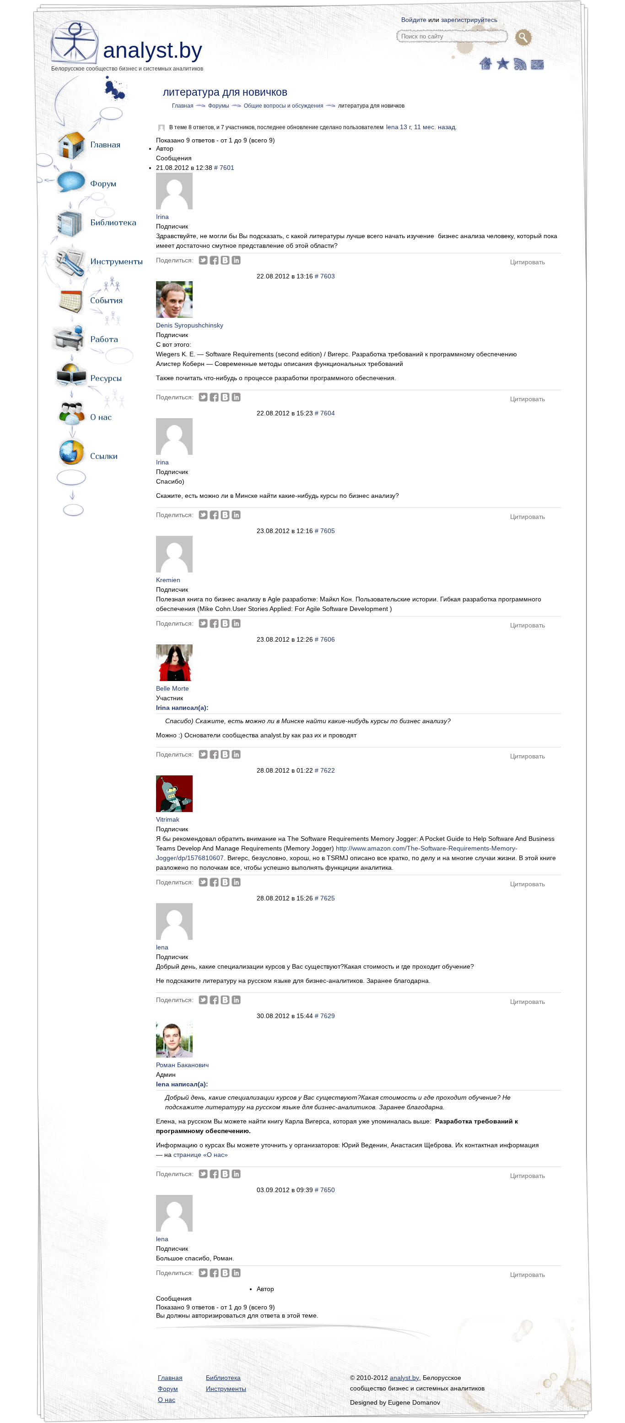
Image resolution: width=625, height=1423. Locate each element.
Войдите (413, 19)
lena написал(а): (182, 1084)
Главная (105, 144)
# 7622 (325, 770)
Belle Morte (172, 688)
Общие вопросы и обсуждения (283, 106)
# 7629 (325, 1016)
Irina (162, 216)
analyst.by (152, 50)
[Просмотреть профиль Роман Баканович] (174, 1055)
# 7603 (325, 276)
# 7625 (325, 898)
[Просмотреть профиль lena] (174, 937)
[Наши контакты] (536, 63)
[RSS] (519, 63)
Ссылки (104, 456)
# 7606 (325, 639)
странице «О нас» (200, 1154)
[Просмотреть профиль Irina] (174, 207)
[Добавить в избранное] (502, 63)
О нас (101, 417)
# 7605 (325, 530)
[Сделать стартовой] (485, 63)
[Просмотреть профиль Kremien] (174, 570)
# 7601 (224, 167)
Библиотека (113, 222)
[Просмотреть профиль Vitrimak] (174, 809)
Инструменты (116, 261)
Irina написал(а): (182, 707)
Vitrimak (167, 819)
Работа (104, 339)
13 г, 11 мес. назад (427, 127)
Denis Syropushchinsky (189, 325)
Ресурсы (106, 378)
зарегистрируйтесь (469, 19)
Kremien (168, 579)
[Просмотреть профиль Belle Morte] (174, 678)
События (106, 300)
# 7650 (325, 1190)
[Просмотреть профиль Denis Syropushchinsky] (174, 315)
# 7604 (325, 413)
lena (392, 127)
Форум (103, 183)
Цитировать (527, 262)
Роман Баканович (182, 1065)
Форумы (218, 106)
